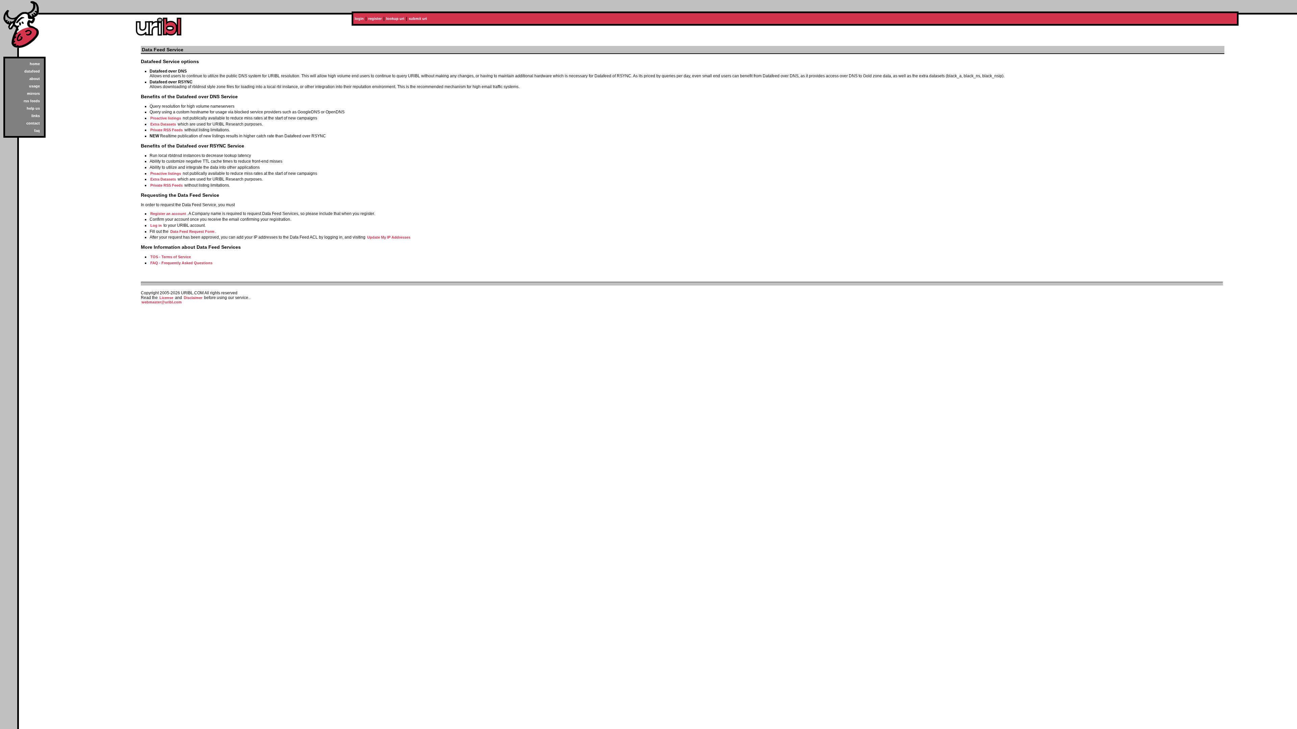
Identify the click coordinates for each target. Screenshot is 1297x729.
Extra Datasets (163, 124)
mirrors (33, 93)
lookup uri (395, 19)
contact (33, 123)
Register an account (168, 214)
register (375, 19)
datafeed (32, 71)
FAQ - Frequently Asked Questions (181, 263)
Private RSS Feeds (166, 130)
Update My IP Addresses (388, 237)
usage (34, 86)
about (34, 79)
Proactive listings (165, 118)
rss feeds (32, 101)
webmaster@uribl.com (162, 302)
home (35, 64)
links (35, 116)
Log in (156, 225)
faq (37, 131)
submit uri (418, 19)
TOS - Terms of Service (170, 257)
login (359, 19)
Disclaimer (193, 298)
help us (33, 108)
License (166, 298)
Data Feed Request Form (192, 232)
